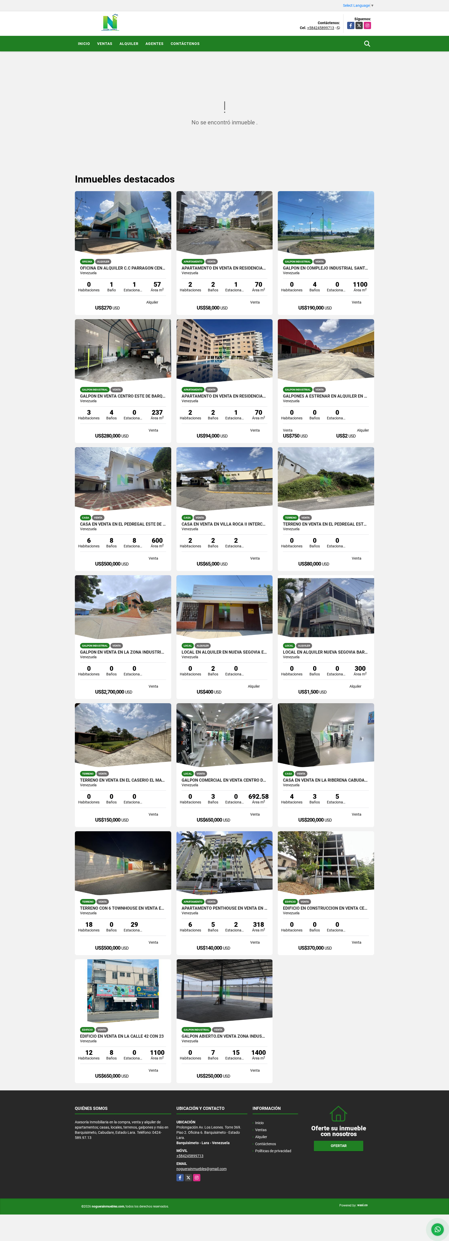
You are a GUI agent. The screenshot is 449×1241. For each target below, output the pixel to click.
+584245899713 (320, 28)
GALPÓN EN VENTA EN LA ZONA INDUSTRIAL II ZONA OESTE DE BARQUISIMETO (123, 652)
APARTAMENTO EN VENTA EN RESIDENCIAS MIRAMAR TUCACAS (225, 396)
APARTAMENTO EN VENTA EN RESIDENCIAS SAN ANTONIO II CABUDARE (225, 268)
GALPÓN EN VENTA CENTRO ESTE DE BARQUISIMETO (123, 396)
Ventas (105, 44)
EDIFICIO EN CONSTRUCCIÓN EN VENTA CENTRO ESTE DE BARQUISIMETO (326, 908)
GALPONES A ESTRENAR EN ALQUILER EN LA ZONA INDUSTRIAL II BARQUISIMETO (326, 396)
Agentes (155, 44)
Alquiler (129, 44)
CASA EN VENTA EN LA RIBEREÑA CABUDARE (326, 780)
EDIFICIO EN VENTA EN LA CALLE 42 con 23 (122, 1036)
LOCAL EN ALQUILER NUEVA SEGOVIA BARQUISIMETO (326, 652)
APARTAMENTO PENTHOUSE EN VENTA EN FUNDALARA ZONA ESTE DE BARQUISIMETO (225, 908)
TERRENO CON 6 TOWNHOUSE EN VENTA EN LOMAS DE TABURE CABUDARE (123, 908)
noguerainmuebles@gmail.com (201, 1169)
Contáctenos (185, 44)
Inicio (84, 44)
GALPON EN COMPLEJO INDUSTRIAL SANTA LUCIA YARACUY (326, 268)
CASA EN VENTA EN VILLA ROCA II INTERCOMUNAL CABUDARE (225, 524)
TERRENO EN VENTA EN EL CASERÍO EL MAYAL (123, 780)
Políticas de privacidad (273, 1151)
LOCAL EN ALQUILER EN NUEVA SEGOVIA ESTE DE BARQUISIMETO (225, 652)
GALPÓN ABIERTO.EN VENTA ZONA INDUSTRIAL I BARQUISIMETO (225, 1036)
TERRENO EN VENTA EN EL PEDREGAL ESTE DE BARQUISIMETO (326, 524)
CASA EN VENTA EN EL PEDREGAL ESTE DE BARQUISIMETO (123, 524)
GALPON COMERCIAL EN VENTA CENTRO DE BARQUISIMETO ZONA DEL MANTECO (225, 780)
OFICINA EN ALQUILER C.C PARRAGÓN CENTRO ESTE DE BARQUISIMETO (123, 268)
